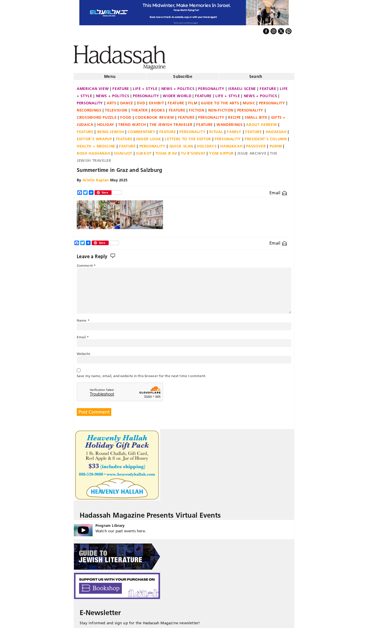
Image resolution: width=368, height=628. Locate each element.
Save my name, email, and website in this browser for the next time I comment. (141, 373)
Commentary (142, 129)
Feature (120, 86)
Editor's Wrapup (94, 136)
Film (193, 100)
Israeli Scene (242, 86)
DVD (141, 100)
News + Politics (178, 86)
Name (83, 318)
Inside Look (148, 136)
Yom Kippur (221, 151)
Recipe (234, 115)
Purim (276, 143)
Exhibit (156, 100)
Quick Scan (181, 143)
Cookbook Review (154, 115)
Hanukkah (231, 143)
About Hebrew (261, 122)
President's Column (266, 136)
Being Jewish (110, 129)
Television (116, 107)
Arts (111, 100)
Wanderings (229, 122)
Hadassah (276, 129)
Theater (139, 107)
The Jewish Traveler (171, 122)
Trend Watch (132, 122)
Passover (256, 143)
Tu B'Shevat (193, 151)
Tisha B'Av (166, 151)
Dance (126, 100)
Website (83, 351)
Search (255, 74)
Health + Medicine (96, 143)
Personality (211, 86)
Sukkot (144, 151)
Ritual (216, 129)
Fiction (196, 107)
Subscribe (182, 74)
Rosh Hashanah (93, 151)
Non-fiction (220, 107)
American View (93, 86)
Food (125, 115)
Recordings (89, 107)
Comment (86, 263)
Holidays (206, 143)
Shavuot (123, 151)
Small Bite (256, 115)
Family (234, 129)
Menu (110, 74)
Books (158, 107)
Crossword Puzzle (96, 115)
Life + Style (145, 86)
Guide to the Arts (220, 100)
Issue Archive (251, 151)
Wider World (177, 93)
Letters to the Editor (188, 136)
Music (249, 100)
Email (275, 190)
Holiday (106, 122)
